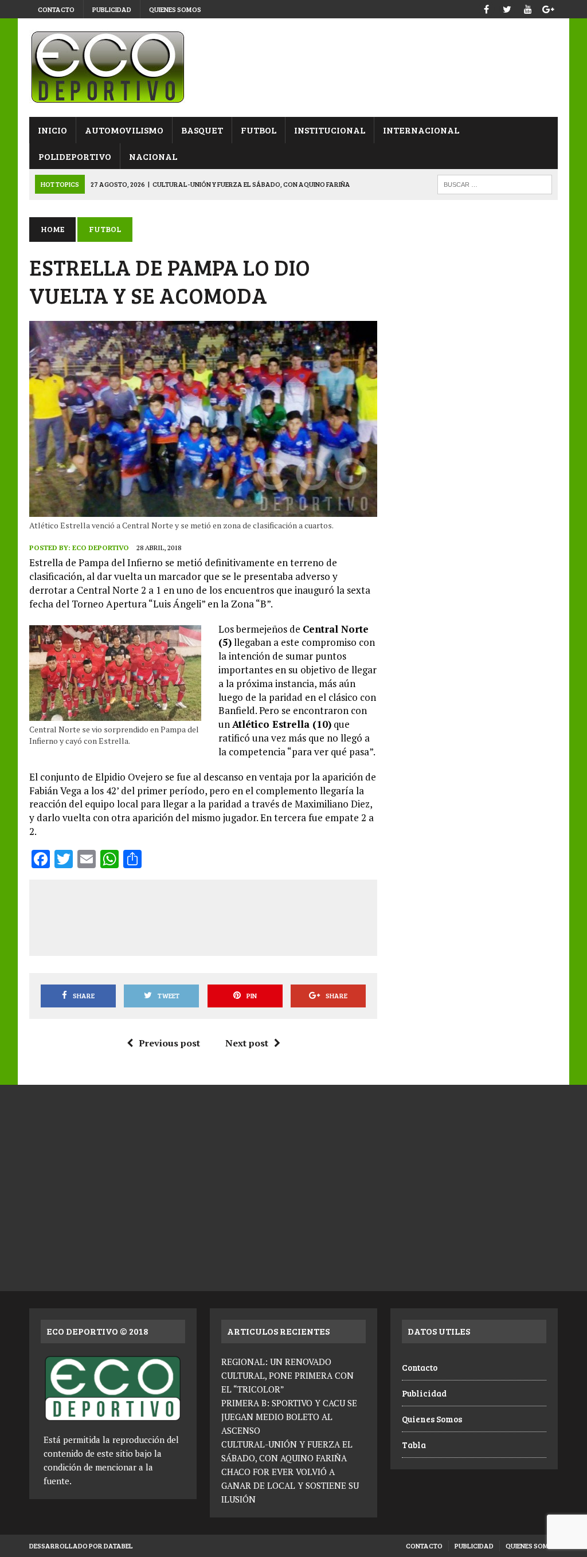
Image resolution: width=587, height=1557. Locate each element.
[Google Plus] (548, 8)
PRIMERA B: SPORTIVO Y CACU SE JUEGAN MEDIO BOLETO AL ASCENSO (289, 1416)
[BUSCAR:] (494, 183)
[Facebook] (487, 8)
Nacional (153, 156)
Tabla (414, 1444)
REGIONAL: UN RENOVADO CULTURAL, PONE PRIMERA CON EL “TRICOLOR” (287, 1375)
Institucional (329, 130)
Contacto (56, 9)
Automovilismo (124, 130)
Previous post (169, 1043)
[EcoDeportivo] (293, 67)
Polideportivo (74, 156)
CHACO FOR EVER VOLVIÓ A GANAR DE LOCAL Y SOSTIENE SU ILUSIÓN (290, 1485)
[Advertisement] (248, 916)
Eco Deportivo (100, 547)
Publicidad (111, 9)
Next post (246, 1043)
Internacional (421, 130)
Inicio (52, 130)
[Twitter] (507, 8)
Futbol (258, 130)
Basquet (202, 130)
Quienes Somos (175, 9)
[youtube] (528, 8)
